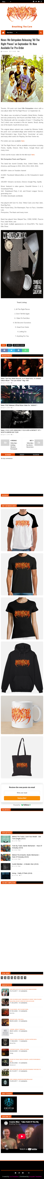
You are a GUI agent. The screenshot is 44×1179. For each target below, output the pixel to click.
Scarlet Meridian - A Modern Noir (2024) (25, 864)
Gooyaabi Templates (35, 1176)
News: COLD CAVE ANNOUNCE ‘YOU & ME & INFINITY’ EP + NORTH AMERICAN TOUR (21, 431)
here (22, 141)
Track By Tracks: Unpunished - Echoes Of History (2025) (23, 1039)
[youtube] (39, 1)
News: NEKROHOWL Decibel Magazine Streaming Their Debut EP (25, 1069)
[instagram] (41, 1)
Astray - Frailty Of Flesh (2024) (22, 873)
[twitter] (36, 1)
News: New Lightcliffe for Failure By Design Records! (23, 989)
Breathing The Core (22, 26)
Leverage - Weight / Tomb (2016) (17, 1029)
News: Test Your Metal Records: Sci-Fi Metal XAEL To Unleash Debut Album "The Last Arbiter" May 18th (21, 379)
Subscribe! (22, 798)
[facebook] (34, 1)
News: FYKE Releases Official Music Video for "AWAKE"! (19, 405)
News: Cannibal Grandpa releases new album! (21, 1079)
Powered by (16, 805)
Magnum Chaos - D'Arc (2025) (16, 1019)
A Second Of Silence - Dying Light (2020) (19, 1049)
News (9, 345)
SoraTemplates (14, 1176)
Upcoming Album (19, 345)
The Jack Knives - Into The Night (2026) (19, 1009)
